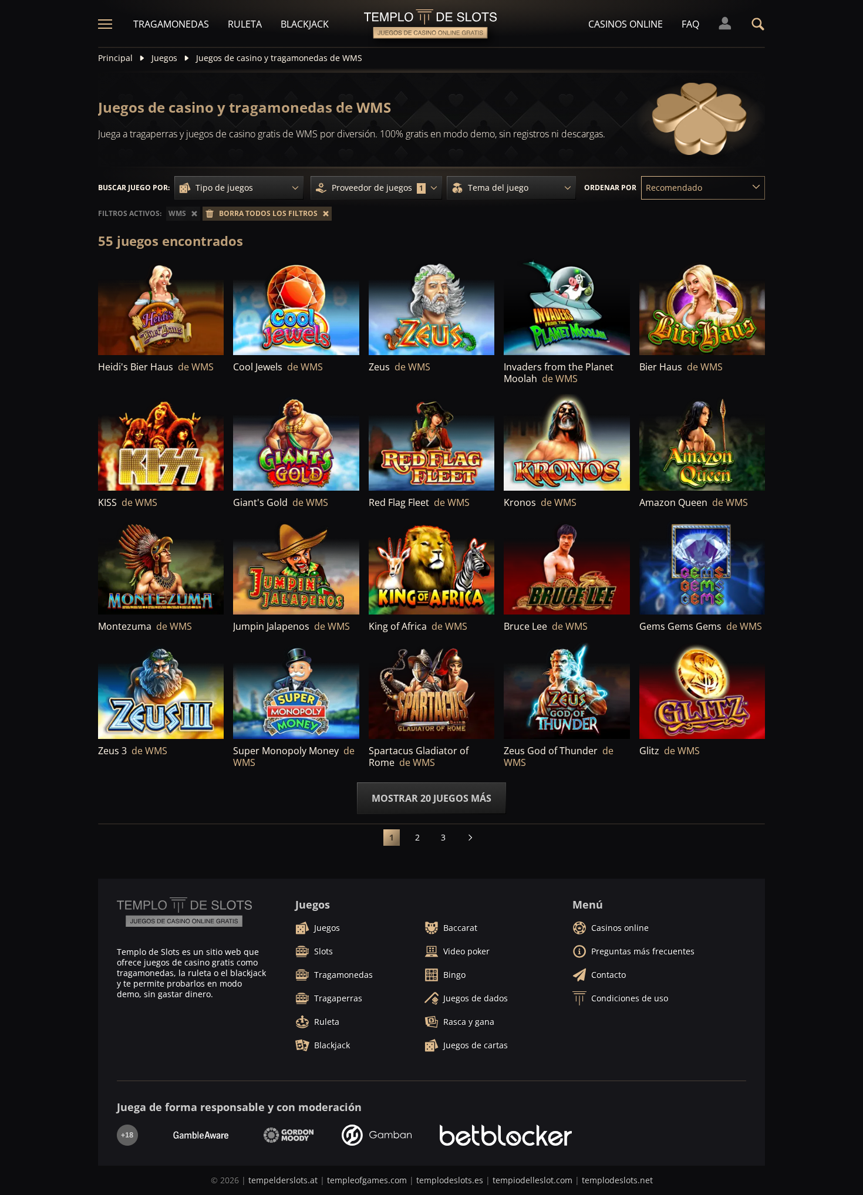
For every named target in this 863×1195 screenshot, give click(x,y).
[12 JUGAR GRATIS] (702, 691)
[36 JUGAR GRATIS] (566, 567)
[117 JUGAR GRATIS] (161, 567)
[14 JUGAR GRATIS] (431, 567)
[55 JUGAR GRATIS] (161, 443)
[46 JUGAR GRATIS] (296, 691)
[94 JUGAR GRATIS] (161, 307)
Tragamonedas (171, 24)
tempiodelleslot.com (532, 1180)
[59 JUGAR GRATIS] (566, 443)
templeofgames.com (367, 1180)
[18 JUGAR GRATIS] (296, 307)
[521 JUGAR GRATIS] (431, 307)
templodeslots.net (617, 1180)
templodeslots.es (449, 1180)
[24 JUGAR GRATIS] (702, 567)
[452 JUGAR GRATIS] (702, 307)
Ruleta (245, 24)
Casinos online (625, 24)
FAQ (690, 24)
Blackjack (305, 24)
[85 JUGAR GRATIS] (566, 691)
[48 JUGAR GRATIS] (702, 443)
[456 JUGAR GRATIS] (566, 307)
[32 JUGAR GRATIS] (296, 443)
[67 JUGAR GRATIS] (431, 691)
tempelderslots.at (283, 1180)
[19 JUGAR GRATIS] (431, 443)
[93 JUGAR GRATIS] (296, 567)
